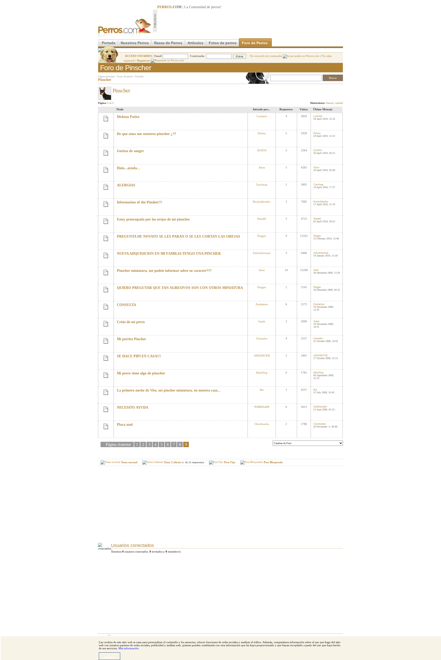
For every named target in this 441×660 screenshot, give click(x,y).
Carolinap (261, 184)
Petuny (262, 133)
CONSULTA (126, 305)
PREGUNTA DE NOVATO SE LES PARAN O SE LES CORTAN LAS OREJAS (178, 236)
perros (215, 7)
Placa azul (125, 424)
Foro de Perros (255, 43)
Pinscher (139, 76)
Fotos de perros (223, 43)
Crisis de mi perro (131, 322)
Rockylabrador (262, 201)
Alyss (262, 167)
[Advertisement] (250, 20)
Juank (261, 321)
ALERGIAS (126, 185)
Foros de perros (125, 76)
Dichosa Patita (128, 117)
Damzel (330, 103)
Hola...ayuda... (128, 168)
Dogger (261, 235)
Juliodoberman (262, 252)
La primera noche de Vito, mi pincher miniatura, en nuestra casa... (168, 390)
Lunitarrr (261, 116)
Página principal (106, 76)
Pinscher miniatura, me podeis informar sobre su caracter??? (164, 271)
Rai (262, 389)
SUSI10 (261, 150)
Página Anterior (119, 444)
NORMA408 (261, 406)
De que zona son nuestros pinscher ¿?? (146, 134)
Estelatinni (262, 304)
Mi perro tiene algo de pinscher (141, 373)
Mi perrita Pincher (131, 339)
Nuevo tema (332, 89)
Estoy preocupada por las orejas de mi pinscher (153, 219)
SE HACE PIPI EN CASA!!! (139, 356)
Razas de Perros (168, 43)
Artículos (195, 43)
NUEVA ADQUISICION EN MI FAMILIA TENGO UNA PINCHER (169, 253)
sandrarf (339, 103)
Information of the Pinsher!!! (139, 202)
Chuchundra (261, 423)
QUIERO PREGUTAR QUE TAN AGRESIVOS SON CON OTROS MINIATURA (180, 288)
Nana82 (261, 218)
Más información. (128, 648)
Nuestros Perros (135, 43)
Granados (261, 338)
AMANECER (262, 355)
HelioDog (261, 372)
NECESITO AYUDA (132, 407)
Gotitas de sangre (130, 151)
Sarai (262, 270)
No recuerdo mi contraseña (266, 55)
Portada (108, 43)
